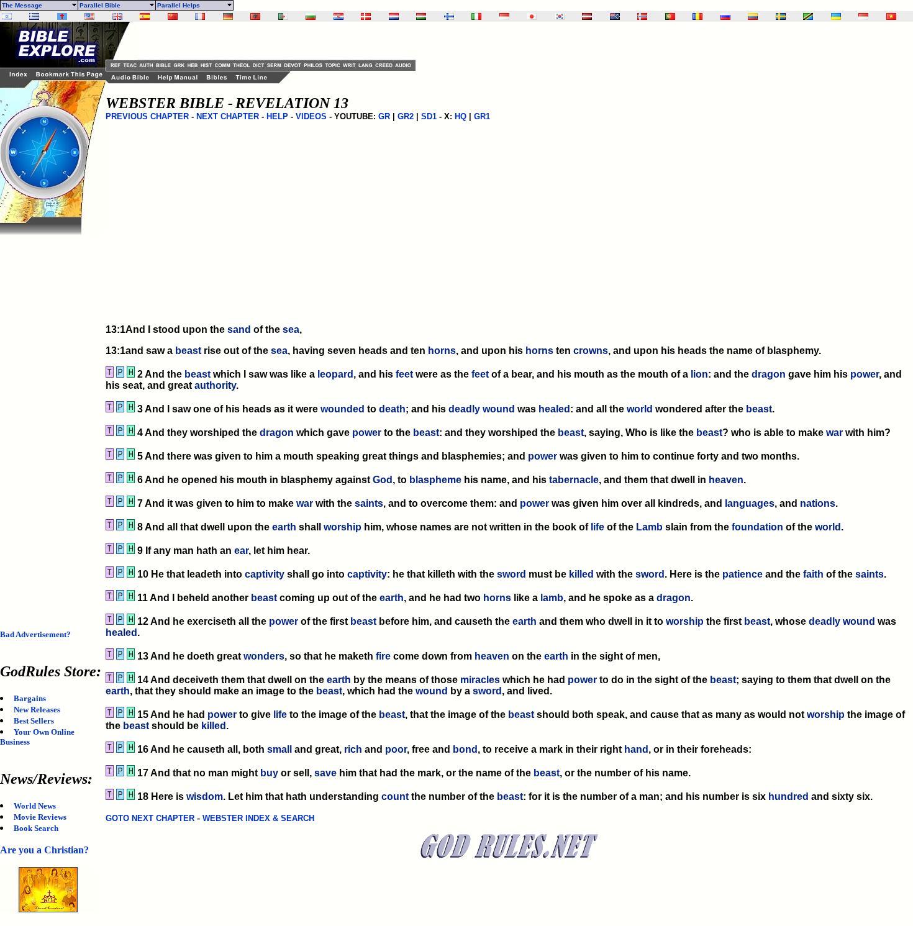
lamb (551, 597)
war (834, 432)
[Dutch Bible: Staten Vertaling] (394, 16)
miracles (480, 679)
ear (241, 550)
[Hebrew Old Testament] (7, 16)
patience (742, 574)
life (597, 527)
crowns (590, 350)
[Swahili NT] (808, 16)
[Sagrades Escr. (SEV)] (145, 16)
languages (749, 503)
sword (511, 574)
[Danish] (366, 16)
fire (383, 656)
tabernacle (574, 479)
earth (284, 527)
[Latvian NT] (587, 16)
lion (699, 374)
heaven (726, 479)
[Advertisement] (49, 421)
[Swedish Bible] (781, 16)
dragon (769, 374)
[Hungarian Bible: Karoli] (421, 16)
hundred (788, 796)
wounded (342, 409)
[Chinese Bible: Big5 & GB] (173, 16)
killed (581, 574)
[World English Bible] (89, 16)
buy (269, 773)
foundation (757, 527)
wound (499, 409)
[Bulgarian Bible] (311, 16)
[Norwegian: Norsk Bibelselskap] (642, 16)
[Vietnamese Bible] (891, 16)
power (864, 374)
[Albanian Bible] (255, 16)
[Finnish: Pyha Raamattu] (449, 16)
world (640, 409)
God (383, 479)
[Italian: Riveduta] (476, 16)
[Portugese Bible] (670, 16)
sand (239, 329)
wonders (263, 656)
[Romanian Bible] (697, 16)
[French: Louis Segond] (200, 16)
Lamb (649, 527)
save (325, 773)
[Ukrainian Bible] (836, 16)
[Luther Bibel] (228, 16)
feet (404, 374)
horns (442, 350)
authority (215, 385)
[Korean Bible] (560, 16)
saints (369, 503)
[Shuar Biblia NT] (753, 16)
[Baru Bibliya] (504, 16)
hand (636, 749)
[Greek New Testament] (34, 16)
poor (396, 749)
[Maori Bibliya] (615, 16)
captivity (264, 574)
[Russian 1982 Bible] (725, 16)
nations (817, 503)
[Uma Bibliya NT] (863, 16)
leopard (335, 374)
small (279, 749)
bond (465, 749)
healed (554, 409)
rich (353, 749)
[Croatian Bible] (338, 16)
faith (813, 574)
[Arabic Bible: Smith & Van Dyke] (283, 16)
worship (342, 527)
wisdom (204, 796)
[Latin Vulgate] (62, 16)
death (392, 409)
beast (188, 350)
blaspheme (435, 479)
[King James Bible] (117, 16)
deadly (464, 409)
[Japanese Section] (532, 16)
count (395, 796)
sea (291, 329)
